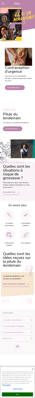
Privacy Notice (6, 385)
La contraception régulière (13, 332)
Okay (17, 394)
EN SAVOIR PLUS (13, 88)
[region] (17, 382)
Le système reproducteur (12, 320)
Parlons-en (7, 338)
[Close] (33, 369)
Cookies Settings (17, 389)
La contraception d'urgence (13, 326)
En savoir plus (11, 129)
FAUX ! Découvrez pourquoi (14, 284)
